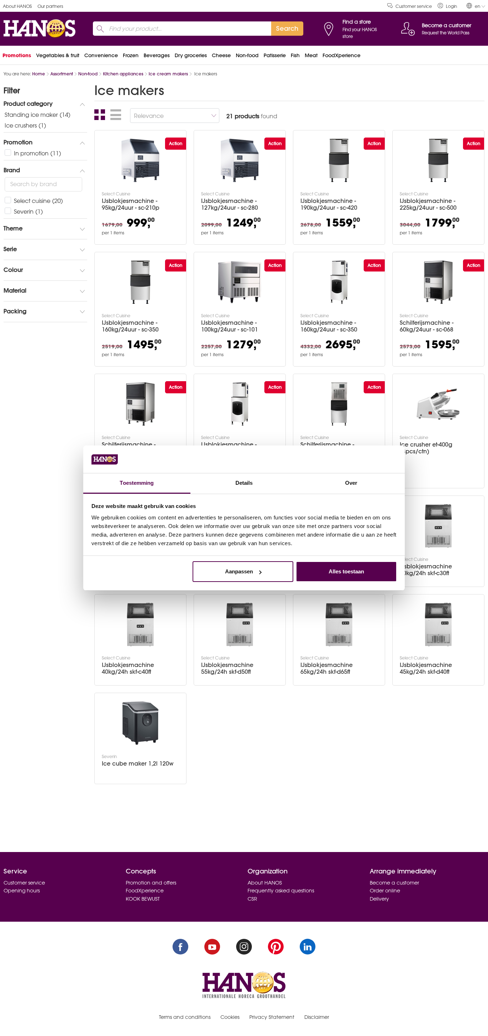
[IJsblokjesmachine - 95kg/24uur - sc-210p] (140, 160)
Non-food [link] (247, 55)
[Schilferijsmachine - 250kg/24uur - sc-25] (339, 404)
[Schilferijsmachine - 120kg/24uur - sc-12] (140, 404)
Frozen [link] (131, 55)
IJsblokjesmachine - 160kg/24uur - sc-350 (130, 326)
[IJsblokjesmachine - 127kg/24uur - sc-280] (240, 160)
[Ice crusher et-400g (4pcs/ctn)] (438, 404)
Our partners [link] (50, 6)
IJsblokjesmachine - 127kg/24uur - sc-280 (229, 204)
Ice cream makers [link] (168, 74)
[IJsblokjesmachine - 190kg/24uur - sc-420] (339, 160)
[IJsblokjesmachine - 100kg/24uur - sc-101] (240, 282)
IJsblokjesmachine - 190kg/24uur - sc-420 (328, 204)
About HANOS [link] (17, 6)
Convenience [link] (101, 55)
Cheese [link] (221, 55)
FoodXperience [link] (341, 55)
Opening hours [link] (22, 890)
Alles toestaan (346, 571)
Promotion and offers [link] (151, 882)
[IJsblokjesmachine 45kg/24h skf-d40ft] (438, 624)
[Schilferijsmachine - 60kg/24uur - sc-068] (438, 282)
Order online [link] (385, 890)
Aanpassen (239, 571)
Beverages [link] (157, 55)
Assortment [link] (61, 74)
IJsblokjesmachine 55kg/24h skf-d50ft (227, 668)
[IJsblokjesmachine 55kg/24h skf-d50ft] (240, 624)
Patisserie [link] (275, 55)
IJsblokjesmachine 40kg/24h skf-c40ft (128, 668)
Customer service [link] (413, 6)
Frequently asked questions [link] (281, 890)
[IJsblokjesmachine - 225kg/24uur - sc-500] (438, 160)
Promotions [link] (17, 55)
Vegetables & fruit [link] (57, 55)
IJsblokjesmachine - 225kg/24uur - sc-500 (428, 204)
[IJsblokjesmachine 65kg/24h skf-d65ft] (339, 624)
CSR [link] (252, 898)
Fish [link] (295, 55)
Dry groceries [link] (191, 55)
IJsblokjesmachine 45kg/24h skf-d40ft (426, 668)
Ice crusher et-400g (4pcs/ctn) (426, 448)
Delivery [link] (379, 898)
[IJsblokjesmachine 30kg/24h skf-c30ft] (438, 526)
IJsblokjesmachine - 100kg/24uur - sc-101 (229, 326)
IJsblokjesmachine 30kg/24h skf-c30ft (426, 570)
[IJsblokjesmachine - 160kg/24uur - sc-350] (140, 282)
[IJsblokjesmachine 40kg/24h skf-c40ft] (140, 624)
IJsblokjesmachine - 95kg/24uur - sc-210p (130, 204)
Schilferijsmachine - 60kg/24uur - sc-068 (426, 326)
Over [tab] (351, 483)
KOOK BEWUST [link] (143, 898)
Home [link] (38, 74)
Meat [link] (311, 55)
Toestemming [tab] (137, 483)
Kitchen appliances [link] (123, 74)
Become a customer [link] (394, 882)
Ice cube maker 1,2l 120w (138, 763)
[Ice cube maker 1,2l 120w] (140, 723)
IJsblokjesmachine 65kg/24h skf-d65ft (326, 668)
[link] (447, 6)
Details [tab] (244, 483)
